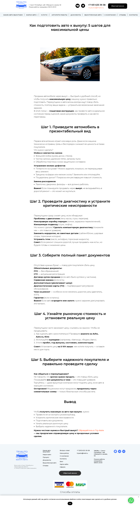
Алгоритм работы (59, 15)
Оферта (62, 467)
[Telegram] (119, 452)
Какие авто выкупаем (13, 15)
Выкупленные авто (93, 15)
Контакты (133, 15)
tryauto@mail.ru (96, 7)
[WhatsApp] (115, 452)
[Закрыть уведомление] (139, 497)
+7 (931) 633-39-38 (83, 450)
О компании (110, 15)
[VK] (123, 452)
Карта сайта (64, 464)
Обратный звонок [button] (117, 6)
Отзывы (122, 15)
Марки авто (31, 15)
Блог (61, 461)
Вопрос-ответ (65, 450)
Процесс (46, 457)
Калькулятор (64, 453)
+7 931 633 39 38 (97, 5)
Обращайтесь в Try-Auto (91, 430)
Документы (76, 15)
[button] (70, 473)
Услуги (44, 15)
